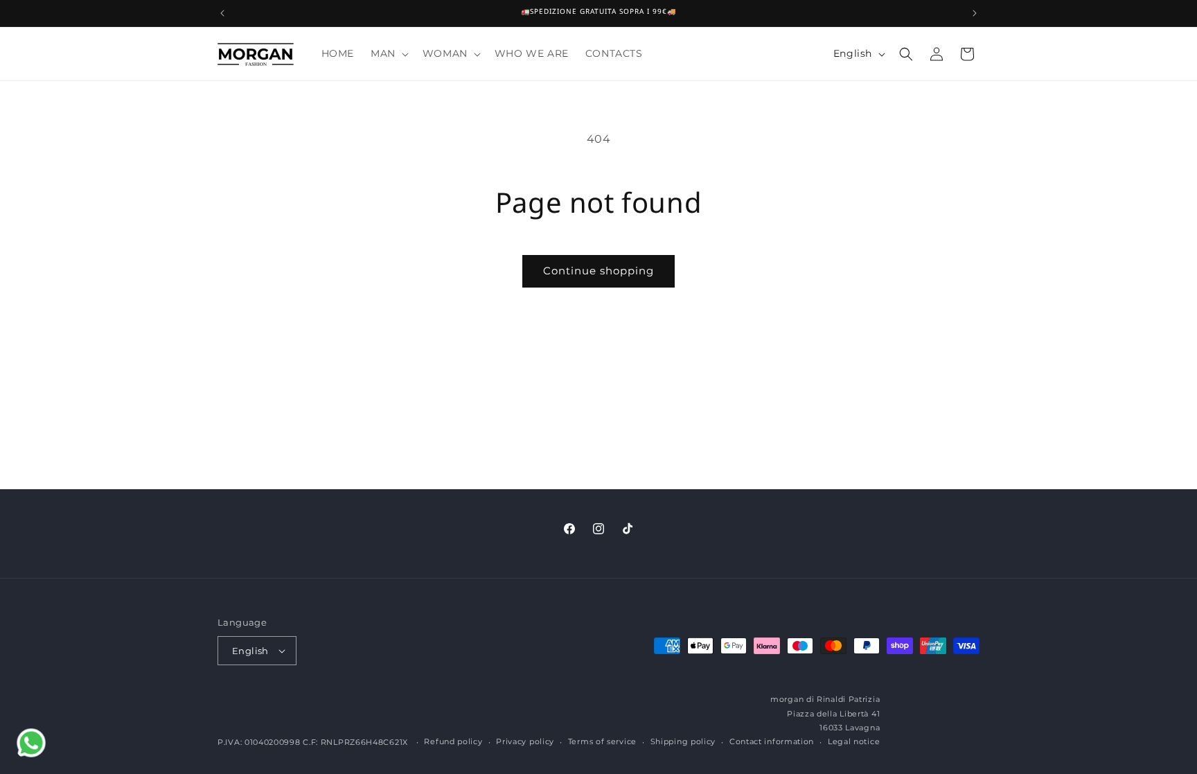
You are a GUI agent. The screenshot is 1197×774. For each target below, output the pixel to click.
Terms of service (602, 741)
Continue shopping (598, 270)
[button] (388, 53)
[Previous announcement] (222, 13)
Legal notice (854, 741)
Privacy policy (525, 741)
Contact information (771, 741)
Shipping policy (683, 741)
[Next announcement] (974, 13)
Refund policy (453, 741)
